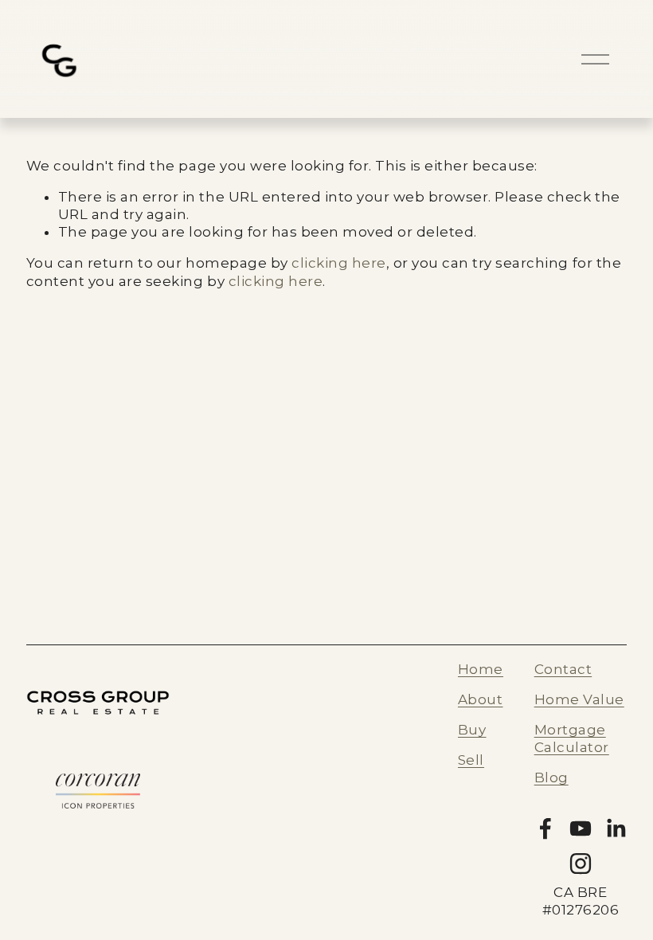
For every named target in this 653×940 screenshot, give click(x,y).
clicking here (338, 263)
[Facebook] (545, 828)
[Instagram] (580, 863)
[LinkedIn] (615, 828)
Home (480, 669)
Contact (563, 669)
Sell (471, 760)
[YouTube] (580, 828)
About (480, 699)
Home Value (579, 699)
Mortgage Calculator (571, 738)
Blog (551, 777)
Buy (472, 730)
